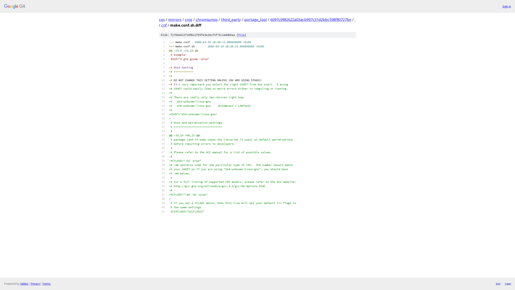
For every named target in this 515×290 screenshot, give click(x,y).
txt (498, 283)
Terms (46, 284)
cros (188, 19)
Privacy (35, 284)
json (508, 283)
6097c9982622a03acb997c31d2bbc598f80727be (310, 19)
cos (162, 19)
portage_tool (255, 19)
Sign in (507, 6)
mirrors (174, 19)
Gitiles (24, 284)
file (241, 35)
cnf (164, 25)
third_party (231, 19)
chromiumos (207, 19)
